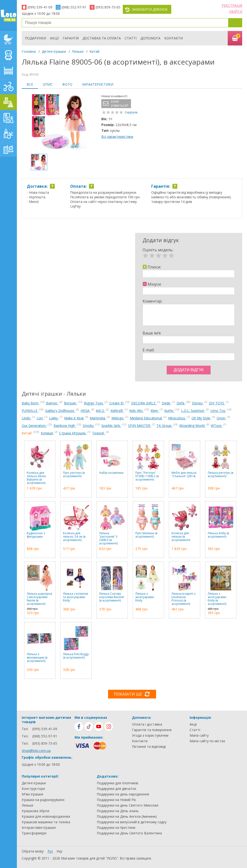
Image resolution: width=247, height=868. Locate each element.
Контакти (173, 38)
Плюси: (154, 267)
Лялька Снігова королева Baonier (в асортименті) (111, 597)
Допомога (150, 38)
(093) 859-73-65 (108, 7)
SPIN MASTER (139, 425)
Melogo (117, 418)
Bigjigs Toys (94, 403)
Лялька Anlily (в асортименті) (218, 535)
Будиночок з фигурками (36, 535)
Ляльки (77, 51)
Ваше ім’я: (152, 333)
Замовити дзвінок (150, 9)
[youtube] (98, 726)
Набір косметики (111, 473)
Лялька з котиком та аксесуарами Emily (75, 597)
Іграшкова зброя (35, 811)
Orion (221, 418)
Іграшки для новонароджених (46, 816)
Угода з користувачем (150, 735)
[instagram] (108, 726)
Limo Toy (218, 410)
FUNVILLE (30, 410)
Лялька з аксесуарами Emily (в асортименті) (217, 599)
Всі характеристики (117, 136)
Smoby (89, 425)
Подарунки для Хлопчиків (117, 783)
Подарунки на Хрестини (116, 827)
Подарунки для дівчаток (116, 788)
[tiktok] (88, 726)
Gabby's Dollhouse (60, 410)
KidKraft (117, 410)
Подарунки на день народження (123, 794)
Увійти (235, 11)
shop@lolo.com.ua (36, 750)
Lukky (54, 418)
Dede (166, 403)
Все (30, 84)
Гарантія (71, 38)
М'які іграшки (32, 794)
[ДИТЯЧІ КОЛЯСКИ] (8, 39)
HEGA (85, 410)
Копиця (47, 433)
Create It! (116, 403)
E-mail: (148, 350)
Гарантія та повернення (152, 730)
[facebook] (79, 726)
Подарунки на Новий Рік (116, 800)
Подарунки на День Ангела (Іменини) (127, 816)
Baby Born (30, 403)
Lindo (26, 418)
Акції (54, 38)
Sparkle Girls (111, 425)
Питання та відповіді (149, 746)
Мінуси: (154, 284)
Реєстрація (232, 5)
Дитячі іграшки (54, 51)
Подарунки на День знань (118, 811)
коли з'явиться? (119, 103)
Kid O (100, 410)
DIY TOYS (217, 403)
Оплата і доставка (147, 724)
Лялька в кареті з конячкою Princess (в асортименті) (183, 599)
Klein (155, 410)
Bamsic (52, 403)
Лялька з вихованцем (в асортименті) (37, 658)
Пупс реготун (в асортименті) (74, 474)
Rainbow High (65, 425)
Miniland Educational (146, 418)
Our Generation (34, 425)
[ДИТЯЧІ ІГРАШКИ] (8, 102)
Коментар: (152, 301)
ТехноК (98, 433)
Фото (67, 84)
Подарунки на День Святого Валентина (129, 833)
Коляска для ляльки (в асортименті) (181, 537)
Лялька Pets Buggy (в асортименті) (76, 656)
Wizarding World (192, 425)
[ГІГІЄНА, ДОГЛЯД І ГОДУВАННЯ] (8, 133)
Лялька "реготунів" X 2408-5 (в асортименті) (108, 538)
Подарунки (35, 38)
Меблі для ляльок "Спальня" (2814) (184, 474)
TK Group (164, 425)
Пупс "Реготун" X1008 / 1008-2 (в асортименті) (147, 476)
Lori (40, 418)
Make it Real (74, 418)
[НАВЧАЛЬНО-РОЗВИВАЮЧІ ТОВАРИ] (8, 118)
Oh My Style (201, 418)
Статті (131, 38)
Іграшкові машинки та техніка (46, 822)
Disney (198, 403)
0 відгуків (131, 112)
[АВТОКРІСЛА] (8, 55)
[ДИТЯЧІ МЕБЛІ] (8, 71)
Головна (29, 51)
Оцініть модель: (158, 249)
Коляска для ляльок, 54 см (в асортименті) (74, 537)
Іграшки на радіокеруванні (43, 800)
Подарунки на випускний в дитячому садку (131, 822)
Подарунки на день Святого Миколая (127, 805)
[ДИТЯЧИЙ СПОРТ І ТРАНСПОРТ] (8, 86)
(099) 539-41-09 (39, 7)
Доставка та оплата (101, 38)
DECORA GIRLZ (144, 403)
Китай (94, 51)
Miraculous (177, 418)
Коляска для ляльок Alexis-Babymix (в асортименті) (37, 478)
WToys (217, 425)
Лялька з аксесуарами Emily (144, 597)
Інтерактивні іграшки (39, 827)
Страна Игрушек (73, 433)
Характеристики (97, 84)
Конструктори (33, 788)
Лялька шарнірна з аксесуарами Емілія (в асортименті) (39, 599)
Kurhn (169, 410)
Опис (48, 84)
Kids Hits (136, 410)
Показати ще (128, 694)
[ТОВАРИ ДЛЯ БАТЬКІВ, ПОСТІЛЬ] (8, 149)
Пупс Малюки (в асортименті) (146, 535)
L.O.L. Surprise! (193, 410)
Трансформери (34, 833)
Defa (181, 403)
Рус (50, 851)
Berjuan (70, 403)
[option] (59, 122)
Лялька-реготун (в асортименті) (220, 474)
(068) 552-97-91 (74, 7)
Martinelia (98, 418)
